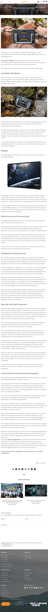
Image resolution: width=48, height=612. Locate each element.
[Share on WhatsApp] (32, 469)
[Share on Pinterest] (19, 469)
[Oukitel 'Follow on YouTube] (36, 588)
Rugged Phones (4, 555)
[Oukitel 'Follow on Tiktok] (39, 588)
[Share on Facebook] (13, 469)
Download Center (5, 590)
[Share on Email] (29, 469)
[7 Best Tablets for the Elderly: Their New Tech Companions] (30, 474)
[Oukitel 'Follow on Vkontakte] (41, 588)
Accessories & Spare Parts (6, 566)
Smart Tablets (4, 561)
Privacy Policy (4, 577)
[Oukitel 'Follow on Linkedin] (32, 588)
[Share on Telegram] (25, 469)
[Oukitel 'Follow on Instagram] (30, 588)
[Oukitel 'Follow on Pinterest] (34, 588)
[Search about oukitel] (9, 2)
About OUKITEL (27, 555)
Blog (25, 559)
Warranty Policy (4, 575)
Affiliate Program (28, 573)
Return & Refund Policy (6, 581)
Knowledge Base (4, 595)
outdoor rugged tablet (13, 439)
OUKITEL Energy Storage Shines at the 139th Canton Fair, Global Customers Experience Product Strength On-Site (12, 501)
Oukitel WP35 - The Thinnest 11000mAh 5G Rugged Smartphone (36, 501)
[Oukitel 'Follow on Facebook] (25, 588)
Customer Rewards (28, 579)
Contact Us (3, 588)
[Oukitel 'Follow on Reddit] (35, 469)
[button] (38, 2)
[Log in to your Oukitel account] (41, 2)
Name (3, 519)
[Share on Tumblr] (22, 469)
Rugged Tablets (4, 559)
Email (27, 519)
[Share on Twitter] (16, 469)
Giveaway (26, 577)
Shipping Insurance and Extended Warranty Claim (12, 599)
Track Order (27, 575)
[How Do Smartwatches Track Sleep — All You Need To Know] (18, 474)
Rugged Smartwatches (6, 563)
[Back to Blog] (24, 474)
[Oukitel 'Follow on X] (28, 588)
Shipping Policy (4, 573)
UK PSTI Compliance (5, 597)
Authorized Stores (5, 592)
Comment (4, 525)
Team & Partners (28, 557)
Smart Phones (4, 557)
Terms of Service (4, 579)
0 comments (42, 463)
